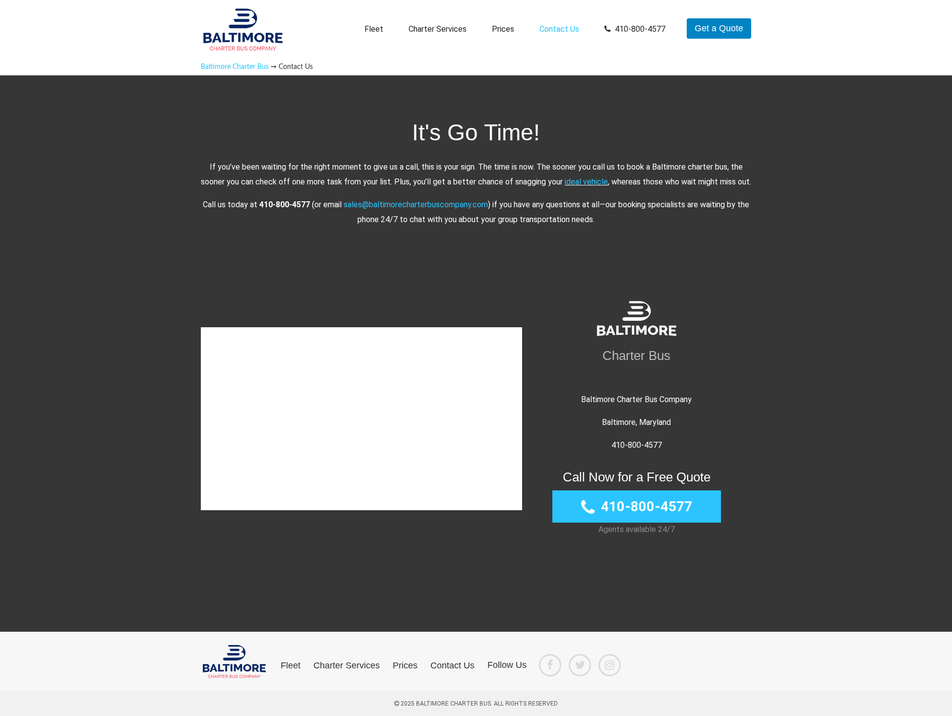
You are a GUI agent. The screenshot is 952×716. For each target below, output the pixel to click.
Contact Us (559, 29)
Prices (503, 29)
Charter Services (438, 29)
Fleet (373, 29)
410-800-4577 (640, 29)
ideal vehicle (586, 181)
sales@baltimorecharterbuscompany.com (416, 204)
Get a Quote (719, 28)
